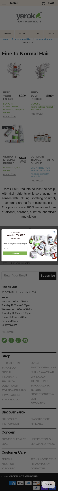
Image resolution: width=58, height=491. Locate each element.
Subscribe (15, 254)
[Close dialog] (55, 231)
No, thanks (15, 258)
